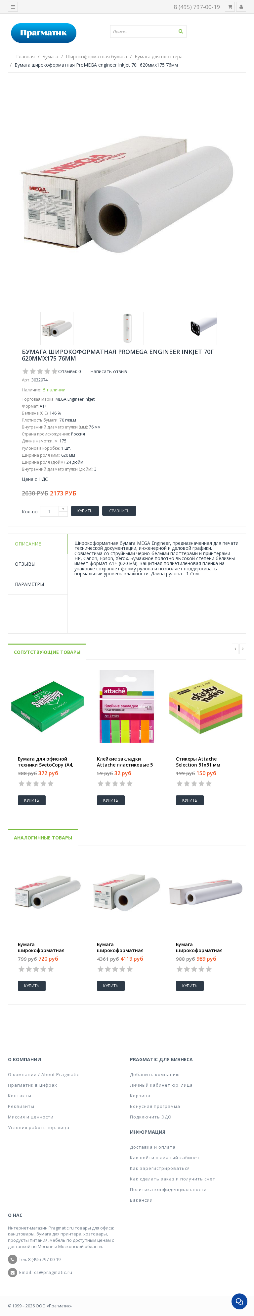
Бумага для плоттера (159, 56)
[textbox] (150, 31)
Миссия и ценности (31, 1117)
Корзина (140, 1096)
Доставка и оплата (153, 1147)
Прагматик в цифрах (32, 1085)
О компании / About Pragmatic (43, 1074)
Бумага (50, 56)
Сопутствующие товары (47, 652)
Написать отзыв (108, 371)
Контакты (19, 1096)
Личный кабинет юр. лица (161, 1085)
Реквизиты (21, 1106)
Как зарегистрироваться (160, 1168)
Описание (28, 544)
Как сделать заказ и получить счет (172, 1179)
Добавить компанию (155, 1074)
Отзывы (25, 564)
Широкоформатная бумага (96, 56)
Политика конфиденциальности (168, 1189)
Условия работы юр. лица (38, 1127)
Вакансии (141, 1200)
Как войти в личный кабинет (165, 1158)
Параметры (29, 584)
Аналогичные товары (43, 837)
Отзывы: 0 (69, 371)
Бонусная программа (155, 1106)
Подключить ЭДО (151, 1117)
